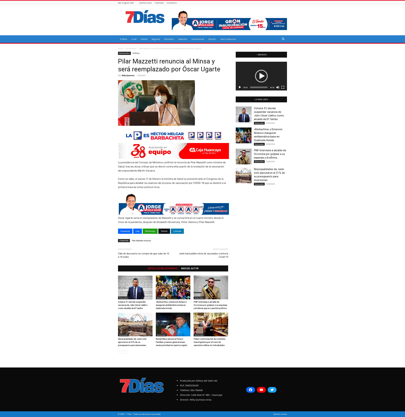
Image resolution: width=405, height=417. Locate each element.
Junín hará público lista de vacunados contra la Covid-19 (203, 255)
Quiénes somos (145, 3)
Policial (144, 39)
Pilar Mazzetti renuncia (141, 240)
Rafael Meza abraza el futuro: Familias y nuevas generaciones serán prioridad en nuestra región (171, 342)
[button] (283, 39)
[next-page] (125, 352)
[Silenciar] (277, 87)
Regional (156, 39)
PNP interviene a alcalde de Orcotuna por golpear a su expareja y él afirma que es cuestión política (210, 305)
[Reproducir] (239, 87)
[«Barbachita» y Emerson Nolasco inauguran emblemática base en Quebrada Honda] (173, 287)
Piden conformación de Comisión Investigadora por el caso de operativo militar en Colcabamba (209, 342)
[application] (261, 76)
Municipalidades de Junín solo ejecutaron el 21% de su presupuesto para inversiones (132, 342)
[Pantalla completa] (282, 87)
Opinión (212, 39)
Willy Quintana (128, 75)
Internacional (197, 39)
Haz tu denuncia (228, 39)
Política (123, 39)
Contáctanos (172, 3)
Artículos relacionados (162, 268)
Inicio (120, 48)
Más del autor (190, 268)
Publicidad (159, 3)
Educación (169, 39)
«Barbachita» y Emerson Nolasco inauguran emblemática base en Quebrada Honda (171, 305)
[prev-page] (120, 352)
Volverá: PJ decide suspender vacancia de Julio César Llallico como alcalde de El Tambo (132, 305)
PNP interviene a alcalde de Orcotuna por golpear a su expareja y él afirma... (270, 154)
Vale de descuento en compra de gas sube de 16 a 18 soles (143, 255)
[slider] (259, 87)
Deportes (182, 39)
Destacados (131, 48)
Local (133, 39)
